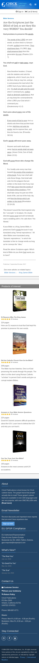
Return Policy (9, 594)
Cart (29, 12)
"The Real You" (8, 556)
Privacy (22, 657)
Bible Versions (8, 18)
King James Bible (25, 273)
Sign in (21, 12)
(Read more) (7, 503)
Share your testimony (12, 591)
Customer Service (11, 587)
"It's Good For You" (9, 563)
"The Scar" (6, 570)
